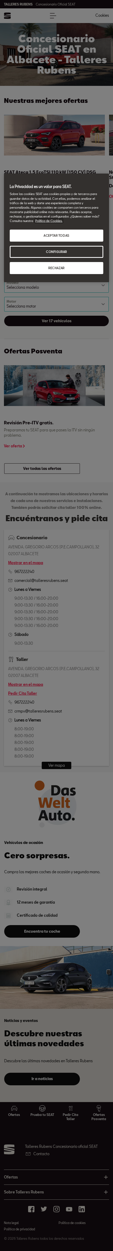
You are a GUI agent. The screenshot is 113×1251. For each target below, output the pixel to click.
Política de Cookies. (49, 221)
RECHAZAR (56, 268)
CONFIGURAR (56, 251)
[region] (56, 228)
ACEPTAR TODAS (56, 235)
